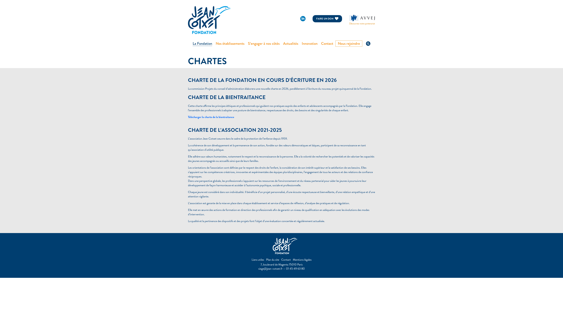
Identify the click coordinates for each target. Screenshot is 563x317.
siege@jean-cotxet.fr (270, 269)
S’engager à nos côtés (264, 43)
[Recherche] (368, 43)
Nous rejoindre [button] (349, 43)
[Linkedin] (303, 18)
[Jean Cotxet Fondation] (209, 19)
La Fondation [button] (202, 43)
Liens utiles (258, 260)
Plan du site (272, 260)
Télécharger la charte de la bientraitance (211, 117)
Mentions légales (302, 260)
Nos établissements (230, 43)
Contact (327, 43)
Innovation (310, 43)
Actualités (290, 43)
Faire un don (324, 18)
